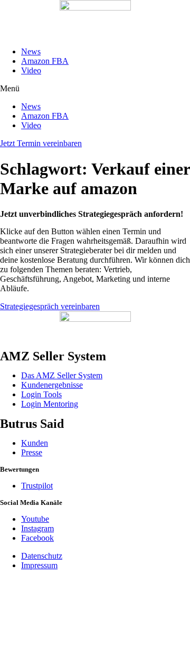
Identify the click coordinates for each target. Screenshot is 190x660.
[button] (95, 88)
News (31, 51)
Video (31, 70)
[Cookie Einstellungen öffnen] (79, 655)
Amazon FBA (45, 60)
